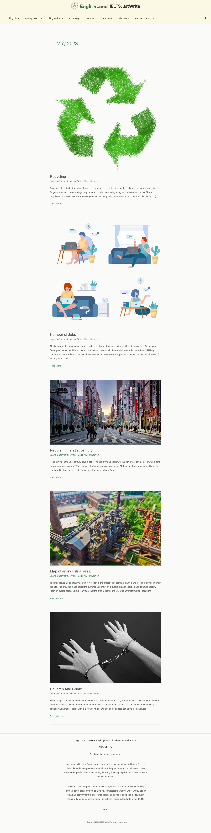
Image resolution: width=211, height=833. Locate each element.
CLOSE (144, 377)
